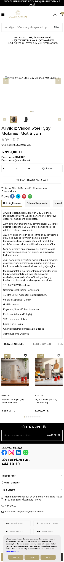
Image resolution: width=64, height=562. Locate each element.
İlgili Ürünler (42, 344)
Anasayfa (19, 37)
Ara (56, 27)
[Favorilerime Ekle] (25, 355)
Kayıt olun (53, 435)
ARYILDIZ (10, 139)
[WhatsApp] (25, 452)
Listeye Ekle (9, 188)
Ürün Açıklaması (12, 203)
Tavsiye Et (25, 188)
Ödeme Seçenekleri (37, 203)
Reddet (32, 557)
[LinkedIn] (18, 452)
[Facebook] (4, 452)
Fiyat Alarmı (10, 191)
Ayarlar (48, 557)
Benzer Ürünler (14, 344)
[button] (31, 111)
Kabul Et (16, 557)
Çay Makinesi (46, 40)
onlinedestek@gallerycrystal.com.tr (24, 511)
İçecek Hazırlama (24, 40)
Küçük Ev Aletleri (39, 37)
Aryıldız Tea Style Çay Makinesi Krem (12, 401)
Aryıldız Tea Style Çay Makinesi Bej (46, 401)
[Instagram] (11, 452)
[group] (32, 77)
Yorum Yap (41, 188)
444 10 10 (10, 463)
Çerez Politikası (12, 551)
